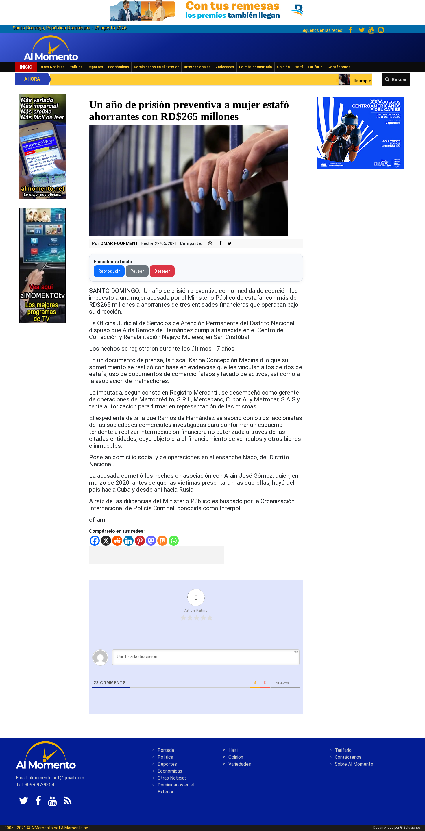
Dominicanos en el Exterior (156, 67)
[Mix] (162, 541)
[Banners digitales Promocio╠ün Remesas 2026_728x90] (212, 9)
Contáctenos (339, 67)
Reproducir (109, 271)
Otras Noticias (51, 67)
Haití (299, 67)
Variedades (224, 67)
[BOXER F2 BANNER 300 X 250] (360, 132)
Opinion (235, 757)
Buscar (399, 79)
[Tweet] (227, 243)
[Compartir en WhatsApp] (207, 243)
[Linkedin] (128, 541)
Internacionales (197, 67)
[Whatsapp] (174, 541)
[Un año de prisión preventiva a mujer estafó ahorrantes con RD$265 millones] (188, 180)
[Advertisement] (156, 555)
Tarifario (315, 67)
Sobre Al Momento (354, 764)
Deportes (95, 67)
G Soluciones (410, 828)
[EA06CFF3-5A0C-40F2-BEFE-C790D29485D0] (42, 265)
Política (75, 67)
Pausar (137, 271)
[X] (106, 541)
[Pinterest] (140, 541)
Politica (165, 757)
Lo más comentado (255, 67)
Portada (166, 750)
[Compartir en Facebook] (217, 243)
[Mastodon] (151, 541)
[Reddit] (117, 541)
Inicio (26, 67)
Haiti (233, 750)
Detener (162, 271)
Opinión (283, 67)
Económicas (118, 67)
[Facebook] (95, 541)
